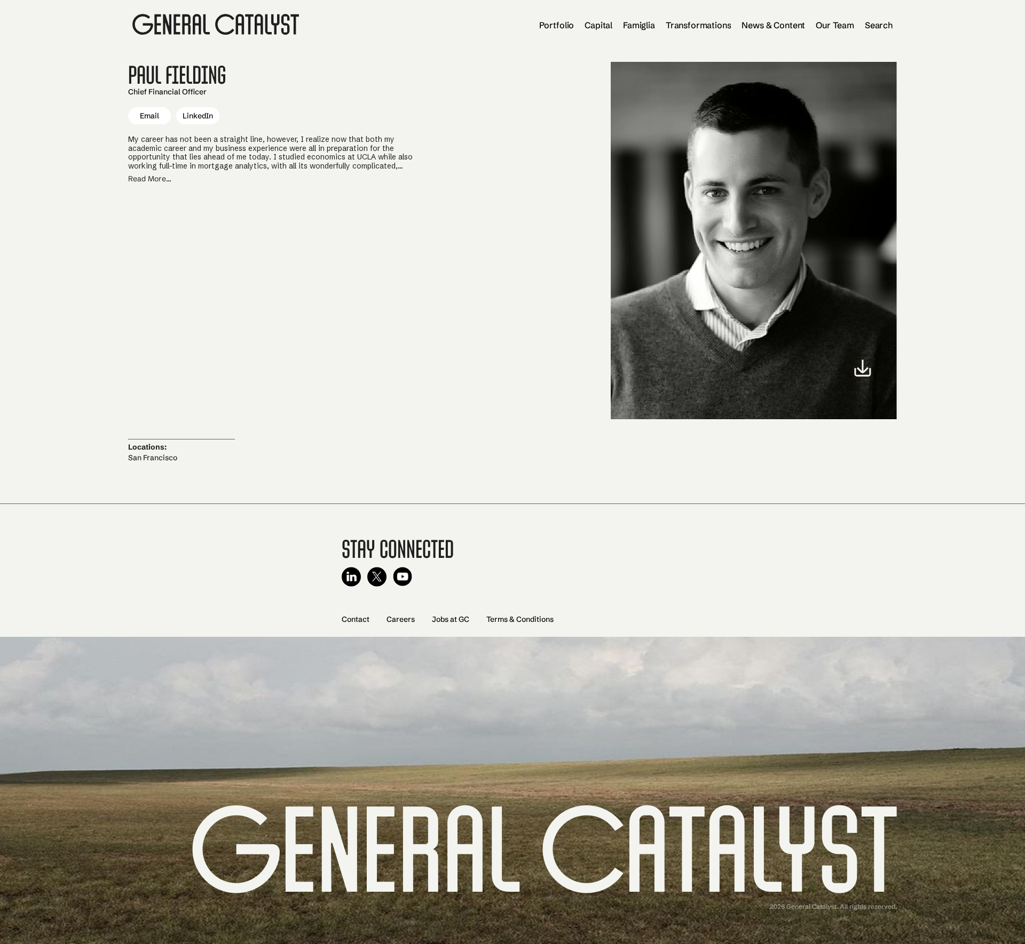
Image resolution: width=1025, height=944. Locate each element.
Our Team (835, 25)
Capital (598, 25)
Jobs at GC (450, 619)
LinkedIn (198, 116)
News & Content (773, 25)
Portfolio (556, 25)
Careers (401, 619)
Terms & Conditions (520, 619)
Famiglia (639, 25)
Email (149, 116)
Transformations (698, 25)
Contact (355, 619)
